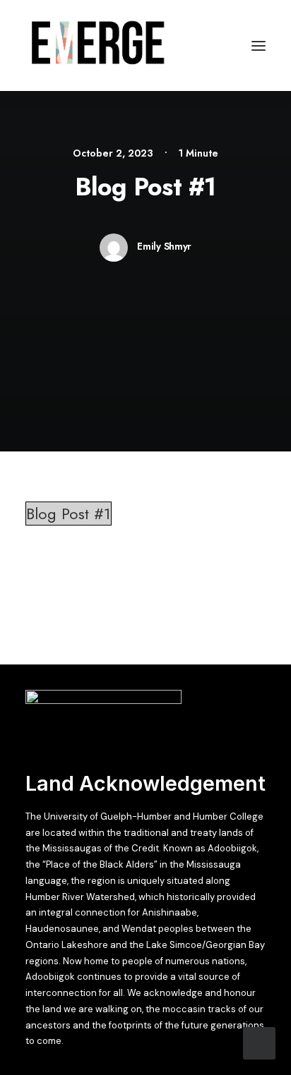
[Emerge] (97, 45)
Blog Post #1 (68, 513)
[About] (103, 718)
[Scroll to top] (259, 1041)
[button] (258, 45)
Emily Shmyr (164, 246)
